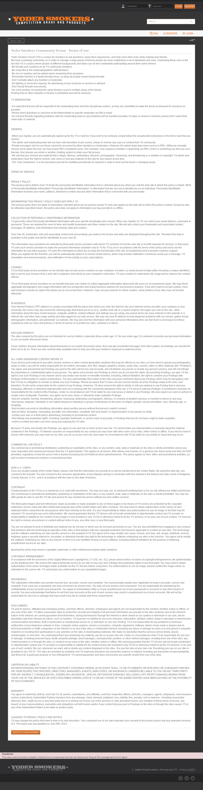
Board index (16, 41)
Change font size (192, 40)
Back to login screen (25, 732)
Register (189, 6)
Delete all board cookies (146, 769)
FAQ (155, 33)
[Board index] (52, 18)
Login (189, 33)
